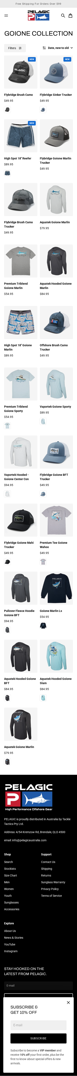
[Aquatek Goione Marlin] (56, 199)
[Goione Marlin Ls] (56, 588)
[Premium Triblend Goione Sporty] (20, 384)
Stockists (10, 868)
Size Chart (10, 875)
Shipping (46, 868)
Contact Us (48, 862)
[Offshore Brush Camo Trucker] (56, 322)
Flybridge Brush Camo (18, 94)
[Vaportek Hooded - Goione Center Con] (20, 452)
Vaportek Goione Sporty (55, 406)
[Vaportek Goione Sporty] (56, 384)
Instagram (10, 951)
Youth (8, 895)
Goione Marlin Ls (51, 610)
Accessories (11, 909)
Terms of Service (51, 895)
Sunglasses (11, 902)
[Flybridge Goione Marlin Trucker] (56, 135)
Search (8, 862)
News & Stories (13, 937)
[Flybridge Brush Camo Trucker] (20, 199)
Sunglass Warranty (53, 882)
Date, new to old (58, 48)
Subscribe (38, 1038)
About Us (10, 931)
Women (9, 889)
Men (7, 882)
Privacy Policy (50, 889)
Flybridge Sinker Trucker (56, 94)
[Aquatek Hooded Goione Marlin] (56, 261)
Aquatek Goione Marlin (55, 222)
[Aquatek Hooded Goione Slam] (56, 656)
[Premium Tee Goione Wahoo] (56, 520)
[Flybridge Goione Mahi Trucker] (20, 520)
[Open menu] (6, 15)
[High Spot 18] (20, 135)
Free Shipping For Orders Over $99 (39, 3)
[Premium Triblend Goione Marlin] (20, 261)
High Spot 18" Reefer (17, 158)
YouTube (9, 944)
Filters (12, 48)
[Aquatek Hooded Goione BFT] (20, 656)
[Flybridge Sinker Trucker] (56, 72)
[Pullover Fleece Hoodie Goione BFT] (20, 588)
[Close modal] (68, 1002)
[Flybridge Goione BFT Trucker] (56, 452)
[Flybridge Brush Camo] (20, 72)
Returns (46, 875)
